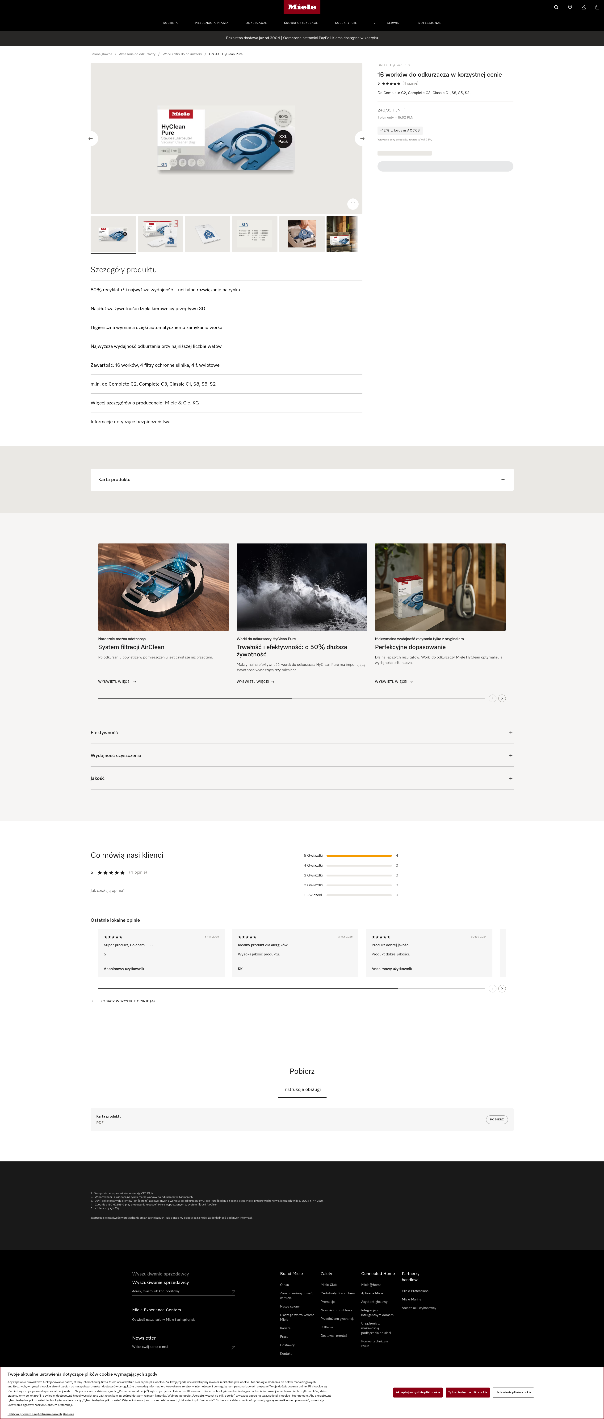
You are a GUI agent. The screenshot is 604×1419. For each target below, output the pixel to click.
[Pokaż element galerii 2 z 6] (160, 235)
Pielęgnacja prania (212, 23)
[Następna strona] (502, 988)
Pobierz (497, 1119)
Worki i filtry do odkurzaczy (182, 54)
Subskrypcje (346, 23)
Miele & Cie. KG (182, 403)
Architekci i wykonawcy (419, 1308)
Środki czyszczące (301, 23)
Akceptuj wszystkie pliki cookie (418, 1392)
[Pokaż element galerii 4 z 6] (254, 235)
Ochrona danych (50, 1414)
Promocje (328, 1302)
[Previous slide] (90, 138)
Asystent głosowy (374, 1302)
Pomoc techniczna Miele (374, 1344)
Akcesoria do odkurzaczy (137, 54)
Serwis (393, 23)
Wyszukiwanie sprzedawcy (160, 1282)
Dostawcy (287, 1345)
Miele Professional (415, 1291)
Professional (428, 23)
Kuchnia (170, 23)
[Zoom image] (353, 204)
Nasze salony (290, 1306)
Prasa (284, 1336)
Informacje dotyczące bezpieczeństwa (130, 422)
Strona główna (101, 54)
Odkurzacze (256, 23)
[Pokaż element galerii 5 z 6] (302, 235)
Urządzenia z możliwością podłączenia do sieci (376, 1328)
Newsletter (144, 1338)
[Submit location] (233, 1292)
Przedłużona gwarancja (337, 1318)
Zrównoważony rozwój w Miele (296, 1296)
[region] (227, 138)
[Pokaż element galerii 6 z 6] (349, 235)
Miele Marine (411, 1299)
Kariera (285, 1328)
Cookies (68, 1414)
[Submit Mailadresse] (233, 1348)
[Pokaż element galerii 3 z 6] (207, 235)
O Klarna (327, 1327)
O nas (284, 1285)
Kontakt (286, 1353)
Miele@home (371, 1285)
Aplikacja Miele (372, 1293)
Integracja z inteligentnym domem (377, 1313)
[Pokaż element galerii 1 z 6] (113, 235)
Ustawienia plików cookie (513, 1392)
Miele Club (329, 1285)
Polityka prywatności (23, 1414)
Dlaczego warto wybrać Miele (297, 1317)
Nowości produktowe (336, 1310)
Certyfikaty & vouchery (338, 1293)
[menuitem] (173, 22)
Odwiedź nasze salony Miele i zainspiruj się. (164, 1319)
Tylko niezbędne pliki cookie (467, 1392)
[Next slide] (362, 138)
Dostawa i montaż (334, 1335)
